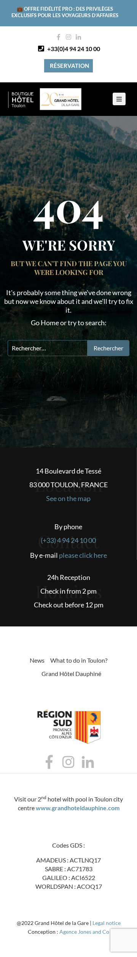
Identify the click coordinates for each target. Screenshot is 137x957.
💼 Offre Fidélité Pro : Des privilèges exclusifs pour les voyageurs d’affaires (64, 12)
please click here (83, 555)
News (37, 660)
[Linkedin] (78, 37)
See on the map (68, 498)
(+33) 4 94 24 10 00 (68, 540)
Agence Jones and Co (84, 931)
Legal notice (106, 923)
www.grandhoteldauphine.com (77, 807)
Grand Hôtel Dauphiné (71, 673)
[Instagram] (68, 37)
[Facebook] (59, 37)
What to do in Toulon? (78, 660)
